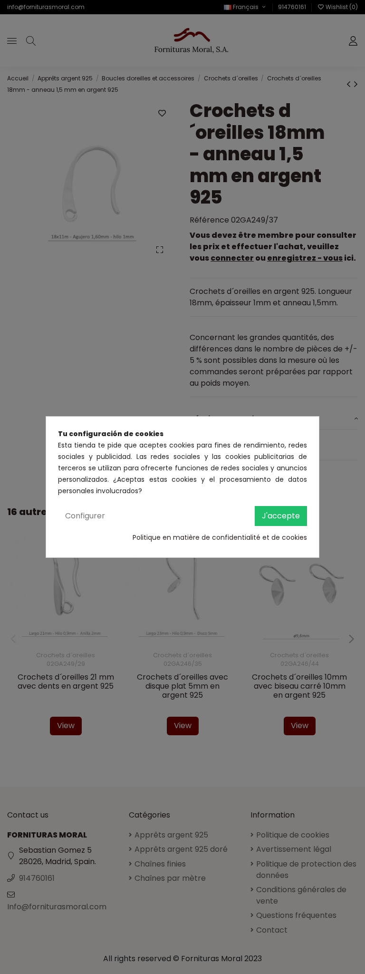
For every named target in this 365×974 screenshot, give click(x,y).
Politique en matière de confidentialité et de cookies (220, 537)
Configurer (85, 515)
